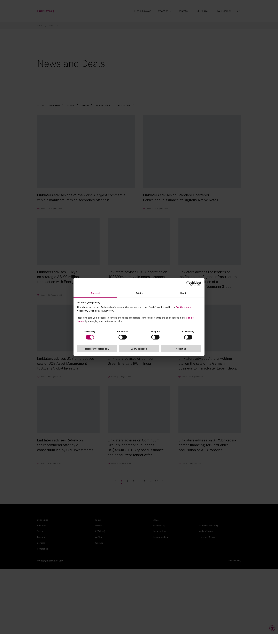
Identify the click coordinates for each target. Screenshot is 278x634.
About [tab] (182, 293)
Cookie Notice (183, 307)
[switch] (122, 337)
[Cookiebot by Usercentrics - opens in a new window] (188, 283)
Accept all (181, 349)
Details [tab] (139, 293)
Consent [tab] (95, 293)
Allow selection (139, 349)
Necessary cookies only (97, 349)
